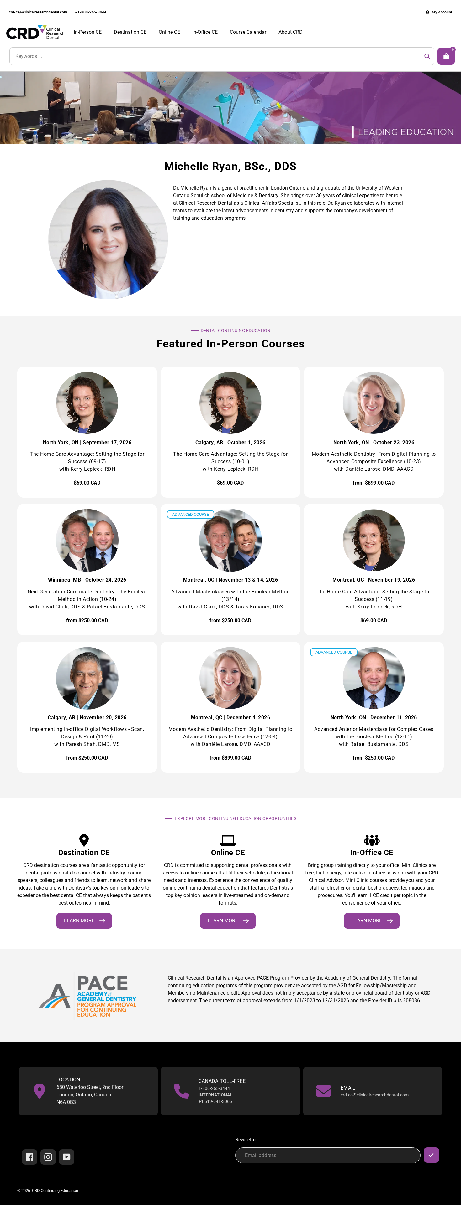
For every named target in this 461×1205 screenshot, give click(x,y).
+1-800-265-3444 (90, 12)
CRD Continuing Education (55, 1190)
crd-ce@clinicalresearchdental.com (38, 12)
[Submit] (431, 1155)
